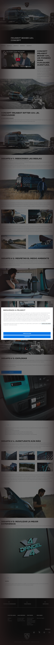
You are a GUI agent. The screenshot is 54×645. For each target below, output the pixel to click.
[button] (27, 333)
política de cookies (46, 323)
